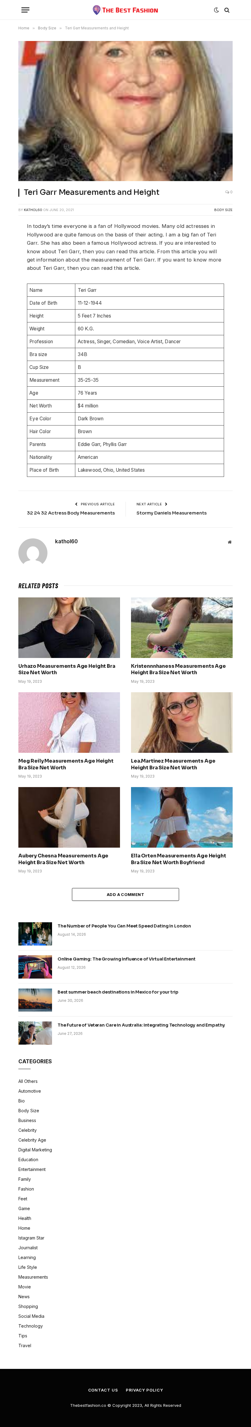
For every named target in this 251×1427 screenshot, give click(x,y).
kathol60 (33, 210)
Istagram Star (31, 1237)
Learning (27, 1257)
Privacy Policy (144, 1390)
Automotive (29, 1091)
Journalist (28, 1247)
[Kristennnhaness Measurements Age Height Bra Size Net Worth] (182, 627)
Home (24, 1228)
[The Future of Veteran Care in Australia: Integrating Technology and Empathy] (35, 1033)
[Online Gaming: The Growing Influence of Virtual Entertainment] (35, 967)
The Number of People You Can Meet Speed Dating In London (124, 926)
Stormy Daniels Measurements (172, 513)
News (24, 1296)
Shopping (28, 1306)
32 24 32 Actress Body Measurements (71, 513)
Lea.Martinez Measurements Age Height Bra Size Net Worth (173, 764)
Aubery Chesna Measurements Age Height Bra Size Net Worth (63, 859)
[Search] (226, 10)
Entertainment (32, 1169)
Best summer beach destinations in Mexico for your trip (118, 992)
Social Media (31, 1316)
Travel (24, 1345)
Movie (24, 1286)
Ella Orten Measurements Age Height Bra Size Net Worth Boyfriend (178, 859)
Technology (30, 1326)
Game (24, 1208)
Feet (22, 1198)
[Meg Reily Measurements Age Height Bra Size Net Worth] (69, 722)
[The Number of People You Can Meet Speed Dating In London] (35, 934)
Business (27, 1120)
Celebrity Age (32, 1140)
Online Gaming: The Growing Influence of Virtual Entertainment (126, 959)
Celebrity (27, 1130)
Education (28, 1159)
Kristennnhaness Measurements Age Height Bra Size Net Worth (178, 669)
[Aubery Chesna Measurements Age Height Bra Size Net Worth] (69, 817)
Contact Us (103, 1390)
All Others (28, 1081)
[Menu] (25, 10)
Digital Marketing (35, 1149)
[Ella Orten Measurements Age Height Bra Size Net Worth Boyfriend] (182, 817)
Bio (21, 1100)
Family (24, 1179)
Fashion (26, 1188)
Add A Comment (125, 894)
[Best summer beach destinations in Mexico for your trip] (35, 1000)
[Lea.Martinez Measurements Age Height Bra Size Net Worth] (182, 722)
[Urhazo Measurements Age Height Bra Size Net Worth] (69, 627)
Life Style (27, 1267)
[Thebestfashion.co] (126, 10)
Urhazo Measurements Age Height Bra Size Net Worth (66, 669)
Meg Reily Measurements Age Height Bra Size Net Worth (66, 764)
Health (24, 1218)
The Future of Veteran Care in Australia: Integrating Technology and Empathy (141, 1025)
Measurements (33, 1277)
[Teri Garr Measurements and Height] (125, 111)
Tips (22, 1335)
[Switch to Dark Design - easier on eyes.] (216, 10)
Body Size (223, 210)
